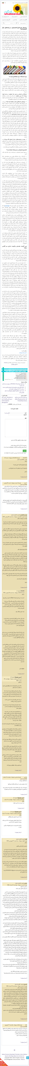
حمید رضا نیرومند (23, 353)
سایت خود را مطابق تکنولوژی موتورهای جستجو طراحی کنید (14, 391)
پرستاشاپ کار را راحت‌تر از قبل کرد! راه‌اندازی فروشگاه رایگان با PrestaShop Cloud (21, 399)
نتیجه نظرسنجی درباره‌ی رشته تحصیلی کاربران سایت (13, 387)
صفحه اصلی (23, 17)
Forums (7, 1054)
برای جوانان (14, 364)
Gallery (25, 1054)
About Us (16, 1056)
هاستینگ (14, 17)
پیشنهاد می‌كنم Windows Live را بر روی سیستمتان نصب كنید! (13, 385)
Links (21, 1054)
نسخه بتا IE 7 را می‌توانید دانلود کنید (16, 389)
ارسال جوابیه (23, 477)
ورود (13, 3)
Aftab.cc (23, 1059)
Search (6, 1056)
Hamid (5, 362)
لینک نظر (19, 459)
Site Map (11, 1056)
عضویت (16, 3)
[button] (2, 3)
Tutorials (17, 1054)
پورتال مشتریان (5, 20)
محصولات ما (5, 17)
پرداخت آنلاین (23, 20)
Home (3, 1054)
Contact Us (21, 1056)
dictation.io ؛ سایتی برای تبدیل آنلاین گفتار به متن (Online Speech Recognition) (7, 399)
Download (12, 1054)
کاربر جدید (7, 413)
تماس (14, 20)
